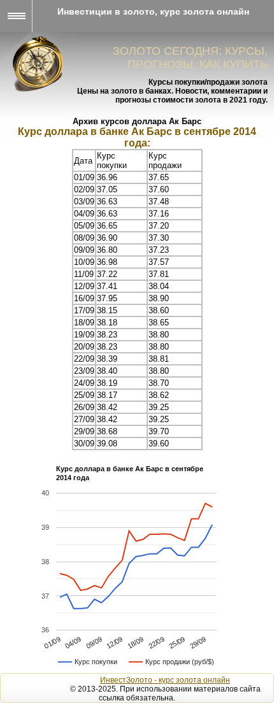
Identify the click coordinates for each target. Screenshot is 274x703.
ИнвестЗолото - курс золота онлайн (165, 680)
